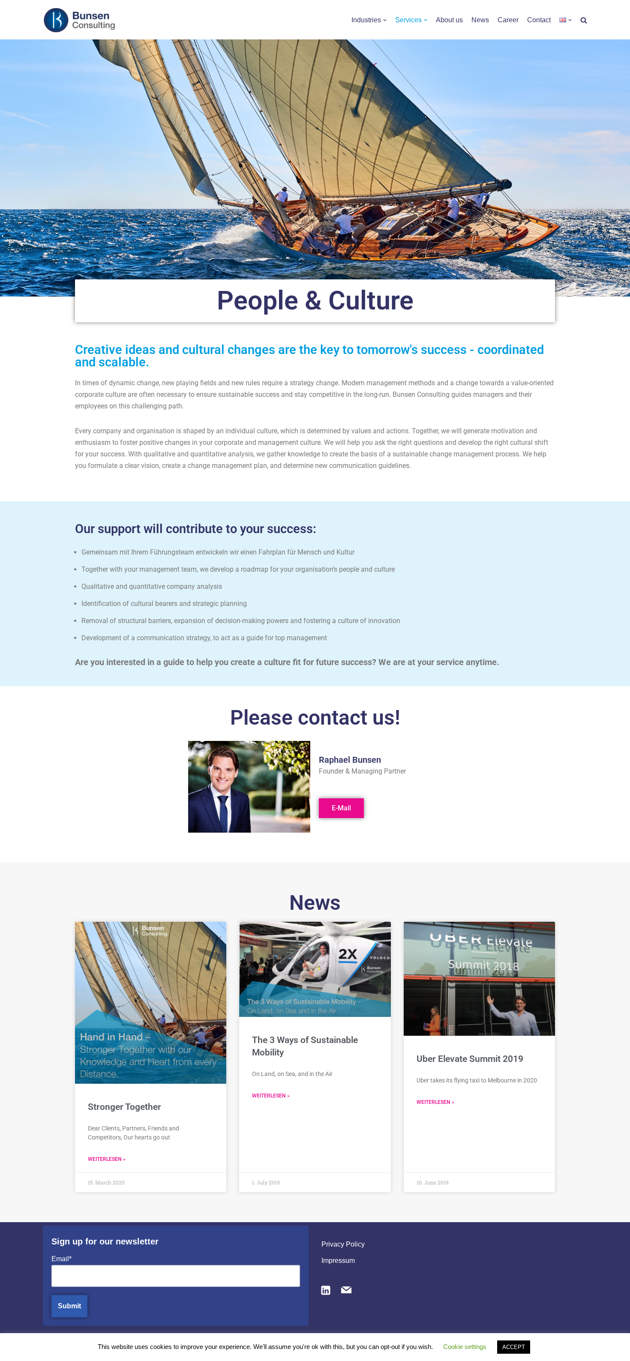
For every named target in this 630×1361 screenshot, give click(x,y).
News (480, 20)
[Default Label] (346, 1289)
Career (508, 20)
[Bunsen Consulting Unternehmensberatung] (79, 20)
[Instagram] (325, 1289)
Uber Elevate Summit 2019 (470, 1059)
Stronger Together (124, 1107)
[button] (385, 20)
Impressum (338, 1260)
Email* (61, 1258)
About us (449, 20)
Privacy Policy (343, 1244)
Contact (539, 20)
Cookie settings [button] (464, 1346)
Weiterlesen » (107, 1159)
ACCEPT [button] (513, 1347)
